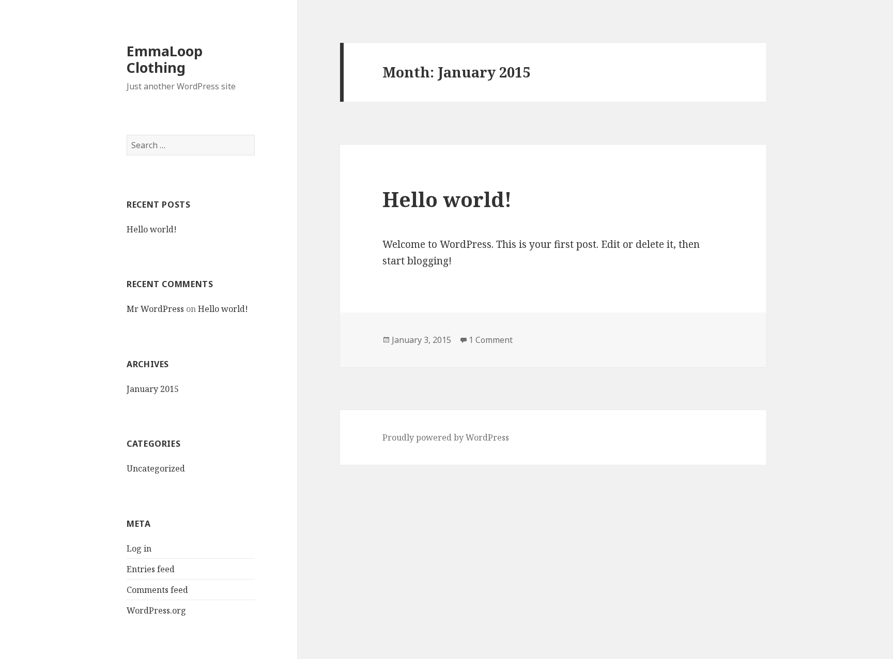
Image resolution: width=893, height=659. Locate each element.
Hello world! (152, 229)
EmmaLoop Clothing (165, 59)
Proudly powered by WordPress (445, 437)
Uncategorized (156, 468)
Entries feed (151, 569)
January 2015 (153, 389)
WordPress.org (156, 610)
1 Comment (491, 340)
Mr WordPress (155, 309)
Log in (139, 548)
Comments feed (157, 589)
